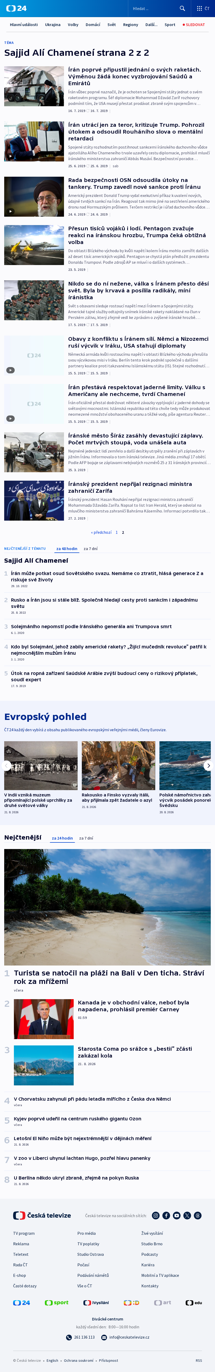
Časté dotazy (24, 1285)
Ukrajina (53, 24)
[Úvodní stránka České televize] (42, 1215)
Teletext (21, 1254)
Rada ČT (20, 1264)
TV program (24, 1233)
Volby (73, 24)
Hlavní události (24, 24)
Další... (152, 24)
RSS (199, 1360)
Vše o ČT (84, 1285)
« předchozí (101, 532)
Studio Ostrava (90, 1254)
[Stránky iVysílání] (96, 1302)
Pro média (86, 1233)
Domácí (93, 24)
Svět (112, 24)
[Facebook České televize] (166, 1215)
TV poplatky (88, 1243)
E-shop (19, 1275)
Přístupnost (108, 1360)
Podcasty (149, 1254)
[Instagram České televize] (156, 1215)
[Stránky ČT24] (21, 1302)
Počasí (83, 1264)
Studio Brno (152, 1243)
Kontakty (149, 1285)
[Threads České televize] (198, 1215)
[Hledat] (182, 8)
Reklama (21, 1243)
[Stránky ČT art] (162, 1302)
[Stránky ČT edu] (194, 1302)
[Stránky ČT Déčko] (131, 1302)
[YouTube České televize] (177, 1215)
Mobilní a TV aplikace (160, 1275)
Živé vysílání (152, 1233)
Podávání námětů (93, 1275)
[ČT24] (16, 8)
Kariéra (147, 1264)
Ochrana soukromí (78, 1360)
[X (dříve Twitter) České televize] (187, 1215)
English (52, 1360)
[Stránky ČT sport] (56, 1302)
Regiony (130, 24)
